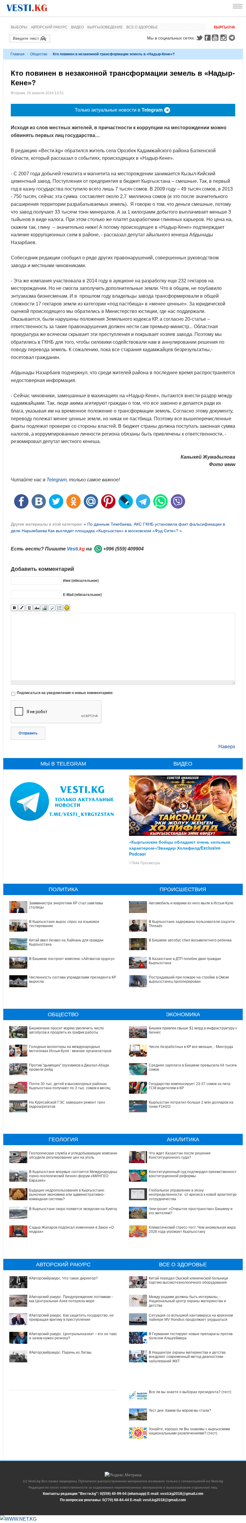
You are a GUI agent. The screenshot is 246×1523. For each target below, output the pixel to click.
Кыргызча (224, 27)
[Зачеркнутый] (36, 608)
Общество (38, 54)
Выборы (19, 27)
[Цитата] (51, 608)
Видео (77, 27)
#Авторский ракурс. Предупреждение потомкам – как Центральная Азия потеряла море (71, 1299)
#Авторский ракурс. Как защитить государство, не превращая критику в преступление (71, 1317)
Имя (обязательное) (81, 581)
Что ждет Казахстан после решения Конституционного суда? (180, 1155)
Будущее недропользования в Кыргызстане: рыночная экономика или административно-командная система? (67, 1194)
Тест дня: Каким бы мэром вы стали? (180, 1410)
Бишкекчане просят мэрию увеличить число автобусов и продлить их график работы (66, 1030)
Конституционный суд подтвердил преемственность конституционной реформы (193, 1174)
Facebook (207, 37)
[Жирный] (14, 608)
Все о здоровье (142, 27)
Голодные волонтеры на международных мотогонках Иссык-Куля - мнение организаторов (70, 1049)
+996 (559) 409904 (123, 548)
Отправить (28, 733)
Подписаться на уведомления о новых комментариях (65, 693)
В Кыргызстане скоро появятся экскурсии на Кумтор (73, 1209)
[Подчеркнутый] (29, 608)
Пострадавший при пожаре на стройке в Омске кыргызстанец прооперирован (189, 979)
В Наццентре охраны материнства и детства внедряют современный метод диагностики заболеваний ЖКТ (187, 1356)
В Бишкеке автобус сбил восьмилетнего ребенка (190, 940)
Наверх (226, 746)
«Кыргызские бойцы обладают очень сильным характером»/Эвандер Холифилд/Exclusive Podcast (179, 848)
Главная (17, 54)
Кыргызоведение (105, 27)
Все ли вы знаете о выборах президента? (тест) (190, 1392)
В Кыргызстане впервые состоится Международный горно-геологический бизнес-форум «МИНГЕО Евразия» (73, 1176)
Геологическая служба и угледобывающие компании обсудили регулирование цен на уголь (73, 1155)
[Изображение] (44, 608)
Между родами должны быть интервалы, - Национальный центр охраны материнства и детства (187, 1301)
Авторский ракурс (49, 27)
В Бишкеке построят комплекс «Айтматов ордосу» (72, 959)
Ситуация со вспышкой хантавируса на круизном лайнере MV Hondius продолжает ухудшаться (191, 1317)
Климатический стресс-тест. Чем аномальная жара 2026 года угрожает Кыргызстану (192, 1229)
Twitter (199, 37)
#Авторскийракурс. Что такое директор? (63, 1278)
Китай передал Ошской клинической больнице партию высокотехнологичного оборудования (188, 1280)
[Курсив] (21, 608)
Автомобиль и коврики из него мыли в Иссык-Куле (191, 903)
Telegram (233, 37)
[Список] (59, 608)
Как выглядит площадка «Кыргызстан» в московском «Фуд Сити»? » (115, 530)
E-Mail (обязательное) (82, 595)
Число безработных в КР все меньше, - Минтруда (191, 1047)
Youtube (216, 37)
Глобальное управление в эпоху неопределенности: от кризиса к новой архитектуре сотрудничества (193, 1194)
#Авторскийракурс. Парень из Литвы (60, 1352)
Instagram (224, 37)
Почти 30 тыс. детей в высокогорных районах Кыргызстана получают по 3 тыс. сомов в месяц (69, 1086)
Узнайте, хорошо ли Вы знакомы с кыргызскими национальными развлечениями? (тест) (189, 1431)
